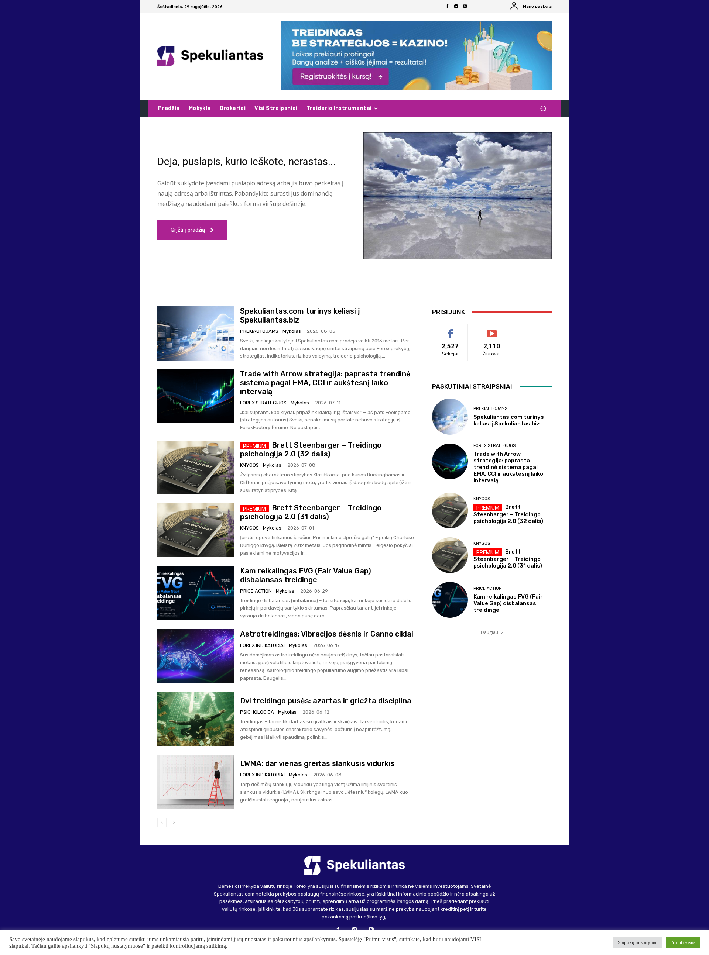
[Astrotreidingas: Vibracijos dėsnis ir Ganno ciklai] (195, 656)
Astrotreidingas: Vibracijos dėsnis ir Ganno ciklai (326, 634)
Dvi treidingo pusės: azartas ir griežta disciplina (325, 700)
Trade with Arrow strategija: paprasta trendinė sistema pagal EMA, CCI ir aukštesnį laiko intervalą (325, 382)
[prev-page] (162, 822)
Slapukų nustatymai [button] (638, 942)
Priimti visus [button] (682, 942)
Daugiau (489, 632)
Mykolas (291, 331)
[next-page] (173, 822)
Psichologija (257, 712)
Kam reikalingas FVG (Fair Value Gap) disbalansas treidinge (305, 575)
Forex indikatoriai (262, 645)
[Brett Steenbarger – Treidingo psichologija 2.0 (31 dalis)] (195, 530)
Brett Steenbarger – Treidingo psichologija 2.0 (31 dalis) (310, 512)
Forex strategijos (263, 402)
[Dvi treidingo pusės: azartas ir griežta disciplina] (195, 719)
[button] (543, 108)
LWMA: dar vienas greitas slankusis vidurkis (317, 763)
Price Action (256, 591)
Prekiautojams (259, 331)
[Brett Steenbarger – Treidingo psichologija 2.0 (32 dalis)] (195, 467)
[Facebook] (447, 6)
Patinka (450, 329)
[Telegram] (456, 6)
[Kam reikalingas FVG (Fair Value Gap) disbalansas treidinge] (195, 593)
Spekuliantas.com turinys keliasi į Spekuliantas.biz (508, 420)
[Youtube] (464, 6)
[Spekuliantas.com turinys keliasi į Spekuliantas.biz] (195, 333)
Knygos (249, 465)
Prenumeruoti (492, 329)
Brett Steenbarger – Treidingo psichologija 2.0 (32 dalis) (310, 449)
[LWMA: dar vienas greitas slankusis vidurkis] (195, 782)
